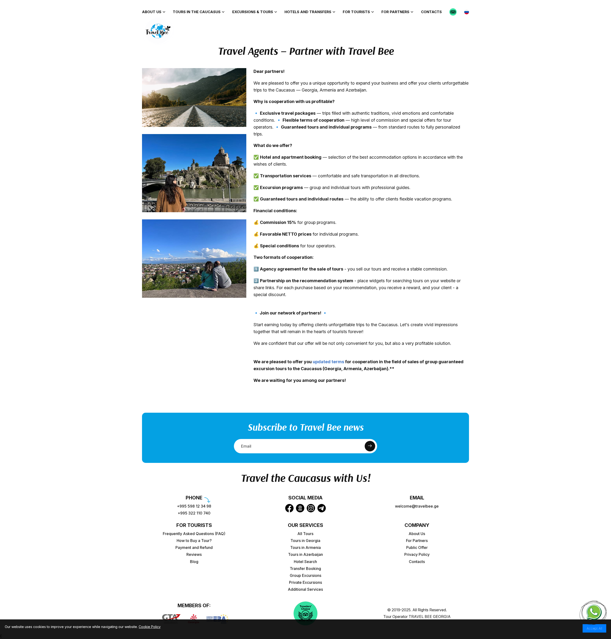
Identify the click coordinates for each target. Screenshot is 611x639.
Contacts (431, 12)
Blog (194, 561)
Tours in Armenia (305, 547)
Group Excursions (305, 575)
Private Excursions (305, 582)
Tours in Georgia (305, 540)
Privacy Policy (417, 554)
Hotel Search (305, 561)
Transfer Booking (305, 568)
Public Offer (417, 547)
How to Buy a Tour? (194, 540)
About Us (151, 12)
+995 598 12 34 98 (194, 506)
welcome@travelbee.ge (417, 506)
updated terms (328, 361)
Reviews (194, 554)
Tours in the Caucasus (197, 12)
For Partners (395, 12)
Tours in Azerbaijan (305, 554)
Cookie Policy (150, 627)
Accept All (594, 628)
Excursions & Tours (252, 12)
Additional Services (305, 589)
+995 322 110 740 (194, 513)
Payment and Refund (194, 547)
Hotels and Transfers (307, 12)
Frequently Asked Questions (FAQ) (194, 533)
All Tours (305, 533)
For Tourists (356, 12)
